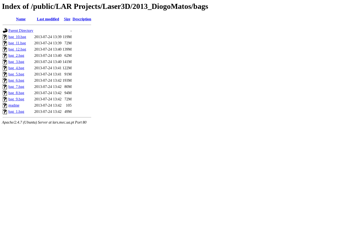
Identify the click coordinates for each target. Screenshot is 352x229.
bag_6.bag (16, 80)
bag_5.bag (16, 74)
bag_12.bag (17, 49)
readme (13, 105)
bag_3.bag (16, 62)
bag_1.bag (16, 111)
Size (67, 19)
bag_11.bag (17, 43)
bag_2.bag (16, 55)
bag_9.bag (16, 99)
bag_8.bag (16, 93)
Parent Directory (20, 31)
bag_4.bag (16, 68)
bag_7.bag (16, 87)
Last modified (48, 19)
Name (21, 19)
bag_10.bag (17, 37)
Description (82, 19)
